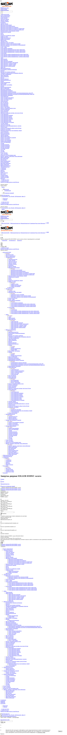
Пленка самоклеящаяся (13, 428)
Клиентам (3, 701)
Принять (60, 731)
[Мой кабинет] (1, 236)
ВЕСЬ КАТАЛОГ (10, 254)
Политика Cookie (41, 732)
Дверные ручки (11, 291)
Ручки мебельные (15, 391)
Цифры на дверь (14, 284)
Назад (8, 253)
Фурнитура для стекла (16, 409)
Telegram (5, 199)
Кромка (12, 347)
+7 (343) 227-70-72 (5, 179)
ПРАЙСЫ (3, 702)
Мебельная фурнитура (13, 332)
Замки (9, 316)
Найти (2, 722)
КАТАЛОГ (3, 703)
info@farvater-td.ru (5, 195)
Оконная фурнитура (12, 416)
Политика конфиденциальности (9, 716)
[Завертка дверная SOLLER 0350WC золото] (11, 488)
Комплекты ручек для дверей (17, 294)
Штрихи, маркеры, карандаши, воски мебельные (19, 445)
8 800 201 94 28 (10, 182)
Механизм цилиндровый (16, 270)
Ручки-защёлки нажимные (17, 302)
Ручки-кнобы (14, 309)
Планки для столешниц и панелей (16, 422)
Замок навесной (14, 321)
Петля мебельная (15, 380)
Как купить (8, 468)
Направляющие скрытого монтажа (18, 362)
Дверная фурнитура (12, 259)
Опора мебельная (15, 369)
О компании (8, 460)
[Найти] (2, 13)
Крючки (13, 354)
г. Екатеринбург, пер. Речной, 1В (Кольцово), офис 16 (13, 196)
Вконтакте (5, 198)
